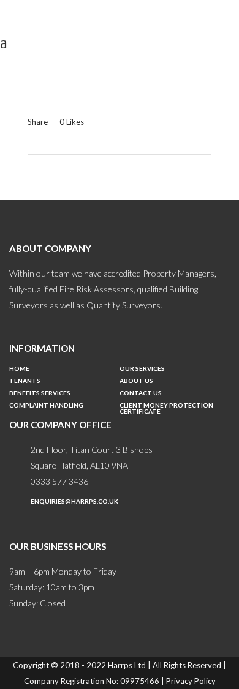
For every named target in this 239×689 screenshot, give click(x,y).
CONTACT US (141, 393)
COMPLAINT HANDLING (46, 405)
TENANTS (24, 381)
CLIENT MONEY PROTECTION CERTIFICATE (166, 408)
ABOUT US (136, 381)
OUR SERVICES (142, 368)
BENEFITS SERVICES (39, 393)
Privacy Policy (191, 681)
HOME (19, 368)
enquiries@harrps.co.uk (74, 501)
